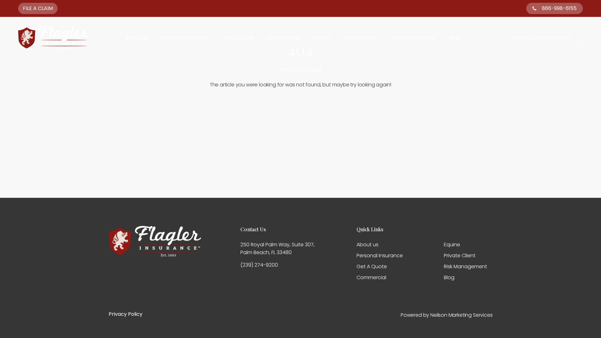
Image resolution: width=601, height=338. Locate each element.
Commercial (283, 37)
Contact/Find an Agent (540, 37)
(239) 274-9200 (259, 265)
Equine (321, 37)
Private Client (360, 37)
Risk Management (413, 37)
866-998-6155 (559, 8)
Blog (455, 37)
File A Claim (38, 8)
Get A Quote (238, 37)
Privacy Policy (125, 314)
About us (136, 37)
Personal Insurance (185, 37)
